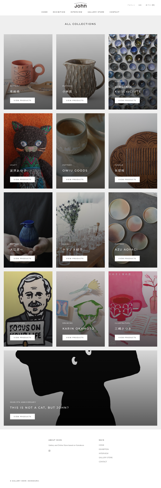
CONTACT (114, 12)
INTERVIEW (77, 12)
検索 (140, 5)
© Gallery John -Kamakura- (24, 481)
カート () (150, 5)
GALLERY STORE (96, 12)
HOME (45, 12)
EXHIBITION (59, 12)
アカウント (131, 5)
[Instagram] (49, 450)
